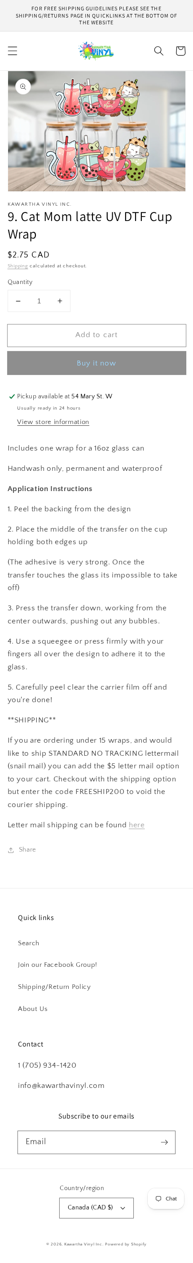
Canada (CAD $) (90, 1207)
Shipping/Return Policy (54, 987)
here (137, 825)
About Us (33, 1009)
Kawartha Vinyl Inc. (84, 1244)
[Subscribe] (164, 1142)
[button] (12, 51)
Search (28, 943)
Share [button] (27, 849)
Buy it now (97, 363)
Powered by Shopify (126, 1244)
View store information (53, 422)
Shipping (18, 266)
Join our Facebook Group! (57, 965)
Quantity (20, 282)
